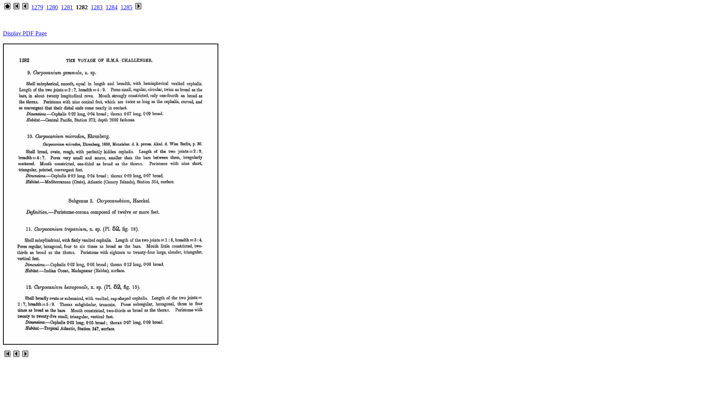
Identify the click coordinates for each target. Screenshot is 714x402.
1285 (126, 7)
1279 (37, 7)
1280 (52, 7)
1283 (97, 7)
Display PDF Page (25, 33)
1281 (67, 7)
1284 (112, 7)
